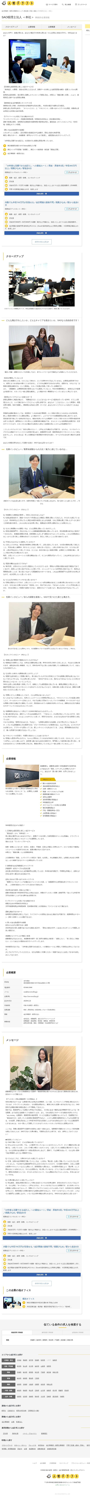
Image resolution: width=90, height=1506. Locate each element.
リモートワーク (7, 1445)
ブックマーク (82, 4)
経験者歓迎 (41, 1449)
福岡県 (19, 1396)
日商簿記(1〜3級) (33, 1410)
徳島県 (49, 1390)
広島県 (37, 1390)
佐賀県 (25, 1396)
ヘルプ (34, 1463)
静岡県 (25, 1378)
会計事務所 (5, 1422)
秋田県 (43, 1360)
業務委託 (44, 1433)
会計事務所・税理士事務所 (55, 1445)
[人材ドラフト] (18, 3)
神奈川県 (70, 1340)
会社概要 (43, 1463)
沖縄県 (62, 1396)
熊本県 (37, 1396)
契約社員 (15, 1433)
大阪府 (31, 1384)
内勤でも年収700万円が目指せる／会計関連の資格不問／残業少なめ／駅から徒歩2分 (41, 1247)
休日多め (41, 1445)
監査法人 (19, 1422)
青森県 (25, 1360)
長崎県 (31, 1396)
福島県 (55, 1360)
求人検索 (68, 4)
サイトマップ (63, 1463)
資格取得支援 (51, 1449)
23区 (31, 11)
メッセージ (71, 27)
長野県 (49, 1366)
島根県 (25, 1390)
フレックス (32, 1445)
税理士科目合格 (21, 1410)
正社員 (5, 1433)
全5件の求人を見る (41, 242)
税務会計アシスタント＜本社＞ (15, 209)
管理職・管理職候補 (9, 1449)
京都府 (25, 1384)
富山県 (25, 1366)
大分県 (43, 1396)
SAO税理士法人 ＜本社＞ (45, 11)
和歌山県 (49, 1384)
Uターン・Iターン (20, 1445)
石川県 (31, 1366)
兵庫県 (37, 1384)
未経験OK (32, 1449)
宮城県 (37, 1360)
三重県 (37, 1378)
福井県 (37, 1366)
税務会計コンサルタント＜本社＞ (16, 172)
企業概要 (51, 27)
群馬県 (45, 1340)
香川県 (55, 1390)
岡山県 (31, 1390)
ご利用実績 (52, 1463)
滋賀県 (19, 1384)
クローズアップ (11, 27)
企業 (12, 1422)
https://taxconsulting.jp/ (31, 996)
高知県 (66, 1390)
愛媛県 (60, 1390)
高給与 (19, 1449)
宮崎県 (49, 1396)
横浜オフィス (28, 1299)
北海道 (19, 1360)
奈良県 (43, 1384)
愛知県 (31, 1378)
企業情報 (31, 27)
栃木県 (39, 1340)
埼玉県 (51, 1340)
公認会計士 (11, 1410)
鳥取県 (19, 1390)
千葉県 (57, 1340)
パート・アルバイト (30, 1433)
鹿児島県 (55, 1396)
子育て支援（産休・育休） (75, 1445)
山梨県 (43, 1366)
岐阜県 (19, 1378)
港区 (35, 11)
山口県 (43, 1390)
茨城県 (32, 1340)
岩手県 (31, 1360)
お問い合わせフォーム (62, 1485)
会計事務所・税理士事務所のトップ (12, 11)
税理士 (4, 1410)
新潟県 (19, 1366)
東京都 (26, 11)
